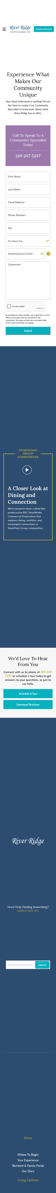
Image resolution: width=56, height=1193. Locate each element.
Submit (28, 331)
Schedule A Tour (28, 693)
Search (42, 965)
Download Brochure (44, 29)
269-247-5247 (28, 155)
